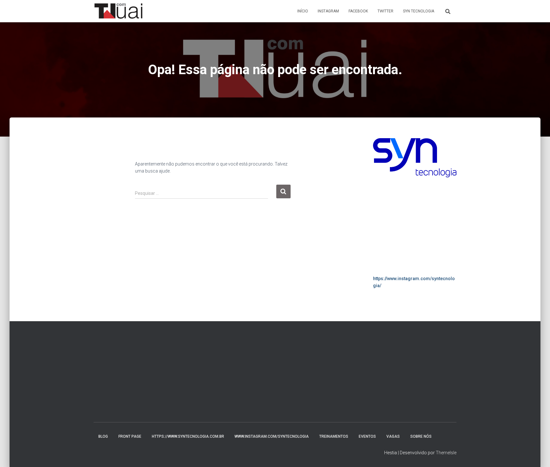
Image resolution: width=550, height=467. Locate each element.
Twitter (385, 11)
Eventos (367, 436)
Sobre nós (421, 436)
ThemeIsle (446, 452)
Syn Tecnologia (418, 11)
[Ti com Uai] (118, 11)
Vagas (393, 436)
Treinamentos (333, 436)
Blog (103, 436)
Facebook (358, 11)
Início (302, 11)
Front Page (129, 436)
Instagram (328, 11)
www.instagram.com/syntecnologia (272, 436)
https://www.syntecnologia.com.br (188, 436)
